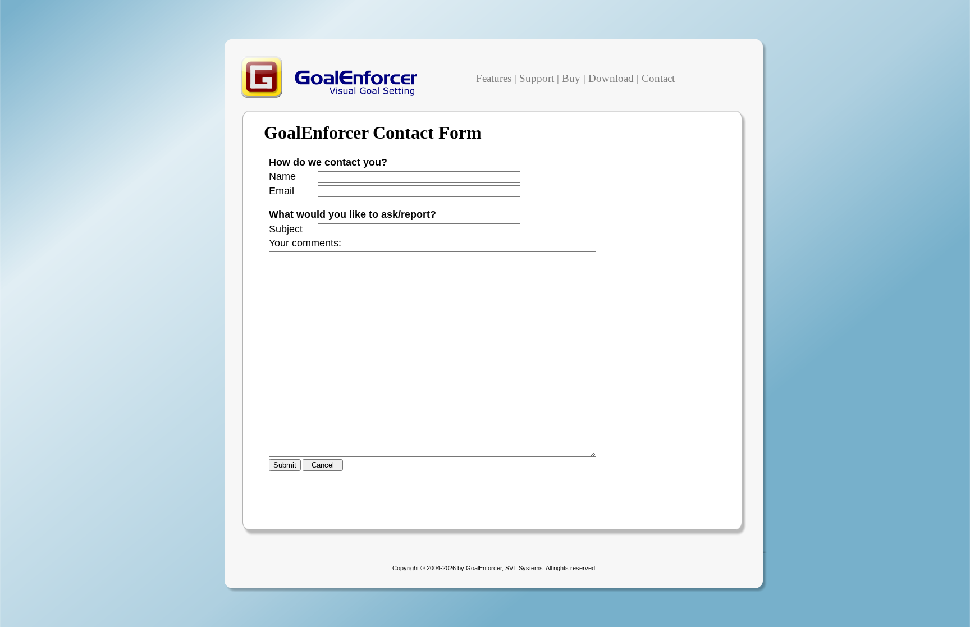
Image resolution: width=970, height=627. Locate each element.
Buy (571, 78)
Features (493, 78)
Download (611, 78)
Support (536, 78)
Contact (658, 78)
